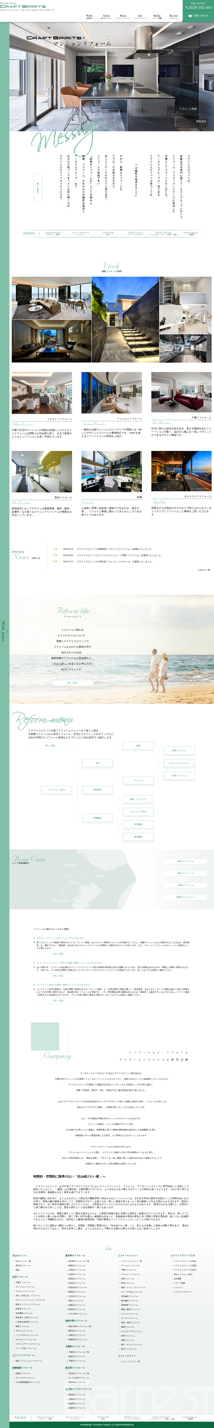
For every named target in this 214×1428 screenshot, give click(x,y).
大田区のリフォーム (76, 1270)
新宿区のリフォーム (76, 1279)
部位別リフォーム (23, 1265)
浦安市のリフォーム (76, 1356)
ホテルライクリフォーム (26, 1339)
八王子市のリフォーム (77, 1314)
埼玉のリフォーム (185, 873)
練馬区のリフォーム (76, 1292)
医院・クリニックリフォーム (133, 1287)
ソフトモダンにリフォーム (27, 1335)
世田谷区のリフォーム (77, 1287)
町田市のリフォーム (76, 1309)
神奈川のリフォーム (186, 897)
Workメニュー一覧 (23, 1261)
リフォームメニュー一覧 (131, 1261)
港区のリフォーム (76, 1301)
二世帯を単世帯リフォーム (27, 1322)
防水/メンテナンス (129, 1349)
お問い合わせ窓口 (198, 3)
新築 (17, 1270)
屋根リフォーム (127, 1340)
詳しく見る (73, 683)
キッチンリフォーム (129, 1318)
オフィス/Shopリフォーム (131, 1292)
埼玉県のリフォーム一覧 (78, 1373)
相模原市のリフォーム (77, 1339)
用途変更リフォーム (129, 1305)
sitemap (108, 1248)
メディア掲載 (157, 16)
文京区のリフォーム (76, 1296)
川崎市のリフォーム (76, 1335)
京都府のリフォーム (76, 1408)
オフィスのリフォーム (25, 1378)
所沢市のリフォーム (76, 1382)
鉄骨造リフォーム (23, 1309)
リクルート (174, 16)
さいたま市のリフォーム (78, 1378)
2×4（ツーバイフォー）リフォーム (30, 1300)
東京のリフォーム (185, 861)
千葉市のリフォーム (76, 1361)
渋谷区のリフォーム (76, 1274)
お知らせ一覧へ (205, 570)
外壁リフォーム (127, 1336)
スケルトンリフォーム (25, 1291)
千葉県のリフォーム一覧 (78, 1352)
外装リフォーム (127, 1283)
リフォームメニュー (123, 16)
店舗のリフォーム (23, 1373)
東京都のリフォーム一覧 (78, 1261)
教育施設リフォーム (129, 1301)
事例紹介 (89, 16)
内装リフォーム (127, 1279)
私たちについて (106, 16)
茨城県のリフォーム (76, 1403)
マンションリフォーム (25, 1287)
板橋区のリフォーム (76, 1265)
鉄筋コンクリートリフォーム (28, 1304)
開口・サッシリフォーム (131, 1344)
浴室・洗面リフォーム (130, 1322)
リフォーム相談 (188, 109)
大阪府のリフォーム (76, 1399)
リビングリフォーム (129, 1314)
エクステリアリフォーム (131, 1331)
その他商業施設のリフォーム (28, 1382)
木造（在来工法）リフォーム (28, 1296)
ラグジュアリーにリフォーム (28, 1344)
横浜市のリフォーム (76, 1331)
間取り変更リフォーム (130, 1309)
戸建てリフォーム (23, 1282)
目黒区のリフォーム (76, 1305)
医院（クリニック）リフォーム (29, 1361)
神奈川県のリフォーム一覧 (79, 1326)
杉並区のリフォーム (76, 1283)
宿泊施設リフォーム (129, 1296)
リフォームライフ (140, 16)
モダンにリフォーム (24, 1331)
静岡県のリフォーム (76, 1395)
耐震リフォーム (22, 1326)
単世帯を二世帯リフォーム (27, 1317)
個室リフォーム (127, 1327)
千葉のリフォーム (185, 885)
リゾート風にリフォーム (26, 1348)
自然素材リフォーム (24, 1313)
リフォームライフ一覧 (130, 1361)
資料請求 (201, 121)
